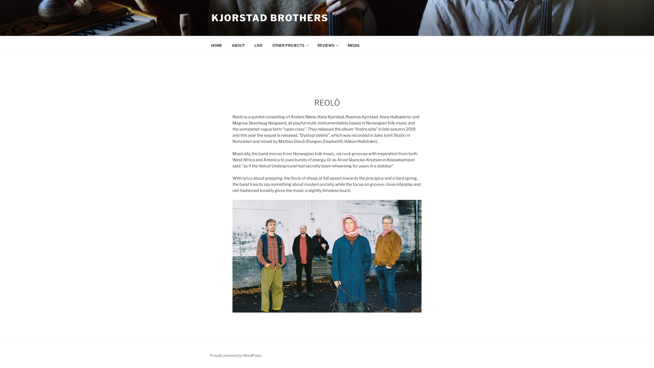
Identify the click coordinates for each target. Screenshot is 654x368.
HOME (216, 45)
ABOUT (238, 45)
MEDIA (354, 45)
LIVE (258, 45)
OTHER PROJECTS (288, 45)
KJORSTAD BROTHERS (270, 18)
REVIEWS (326, 45)
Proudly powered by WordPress (235, 355)
